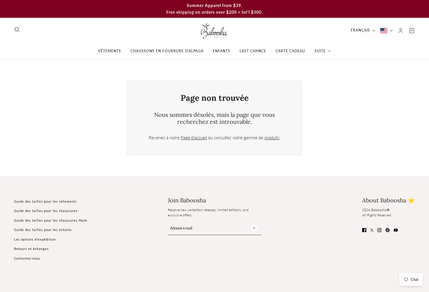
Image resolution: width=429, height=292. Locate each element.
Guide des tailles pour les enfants (43, 230)
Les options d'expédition (35, 239)
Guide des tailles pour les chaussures (46, 211)
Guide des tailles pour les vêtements (45, 201)
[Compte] (400, 30)
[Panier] (412, 30)
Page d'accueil (194, 137)
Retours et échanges (31, 249)
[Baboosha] (214, 30)
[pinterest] (387, 229)
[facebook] (364, 229)
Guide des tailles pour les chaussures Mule (50, 220)
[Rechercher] (17, 30)
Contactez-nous (27, 258)
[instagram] (379, 229)
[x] (372, 229)
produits (271, 137)
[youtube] (395, 229)
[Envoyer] (254, 228)
